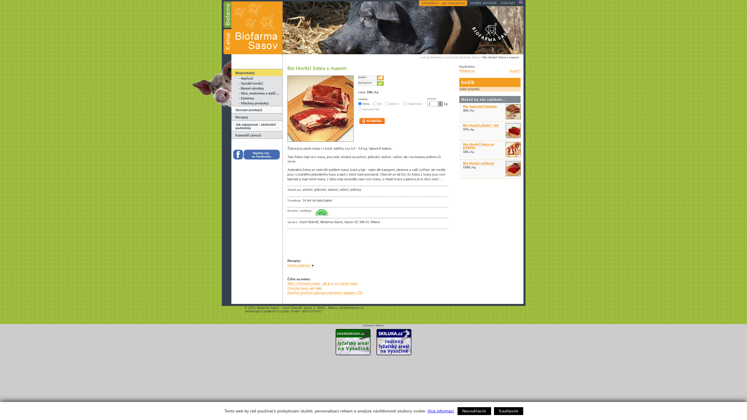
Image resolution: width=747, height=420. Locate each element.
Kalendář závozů (248, 135)
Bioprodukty (245, 73)
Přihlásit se (467, 71)
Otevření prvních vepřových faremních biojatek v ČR (325, 293)
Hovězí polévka (298, 265)
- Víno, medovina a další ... (259, 93)
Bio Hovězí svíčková (478, 163)
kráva (366, 103)
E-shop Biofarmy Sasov (464, 57)
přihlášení (430, 3)
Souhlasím (509, 411)
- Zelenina (246, 98)
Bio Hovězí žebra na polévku (478, 146)
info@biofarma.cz (351, 307)
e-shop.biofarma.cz (433, 57)
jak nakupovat (453, 3)
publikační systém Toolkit (281, 311)
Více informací (440, 411)
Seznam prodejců (248, 110)
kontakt (508, 3)
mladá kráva (414, 103)
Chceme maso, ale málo (304, 288)
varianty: (363, 99)
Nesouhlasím (474, 411)
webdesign (252, 311)
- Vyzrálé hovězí (251, 83)
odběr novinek (483, 3)
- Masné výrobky (251, 88)
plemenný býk (371, 109)
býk (380, 103)
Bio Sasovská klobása (480, 106)
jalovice (394, 103)
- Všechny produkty (254, 103)
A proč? (515, 71)
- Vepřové (246, 78)
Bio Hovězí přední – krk (481, 125)
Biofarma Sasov (268, 307)
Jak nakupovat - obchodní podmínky (255, 126)
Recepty (241, 117)
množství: (432, 99)
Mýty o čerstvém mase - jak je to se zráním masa (322, 283)
